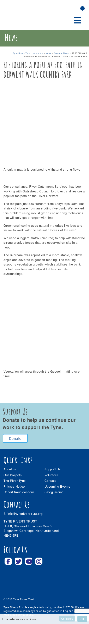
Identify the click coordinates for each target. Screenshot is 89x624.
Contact (50, 480)
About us (10, 469)
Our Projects (13, 475)
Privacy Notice (14, 486)
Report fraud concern (19, 492)
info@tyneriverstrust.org (24, 513)
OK (82, 619)
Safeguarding (54, 492)
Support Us (52, 469)
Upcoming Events (57, 486)
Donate (15, 438)
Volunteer (51, 475)
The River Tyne (15, 480)
